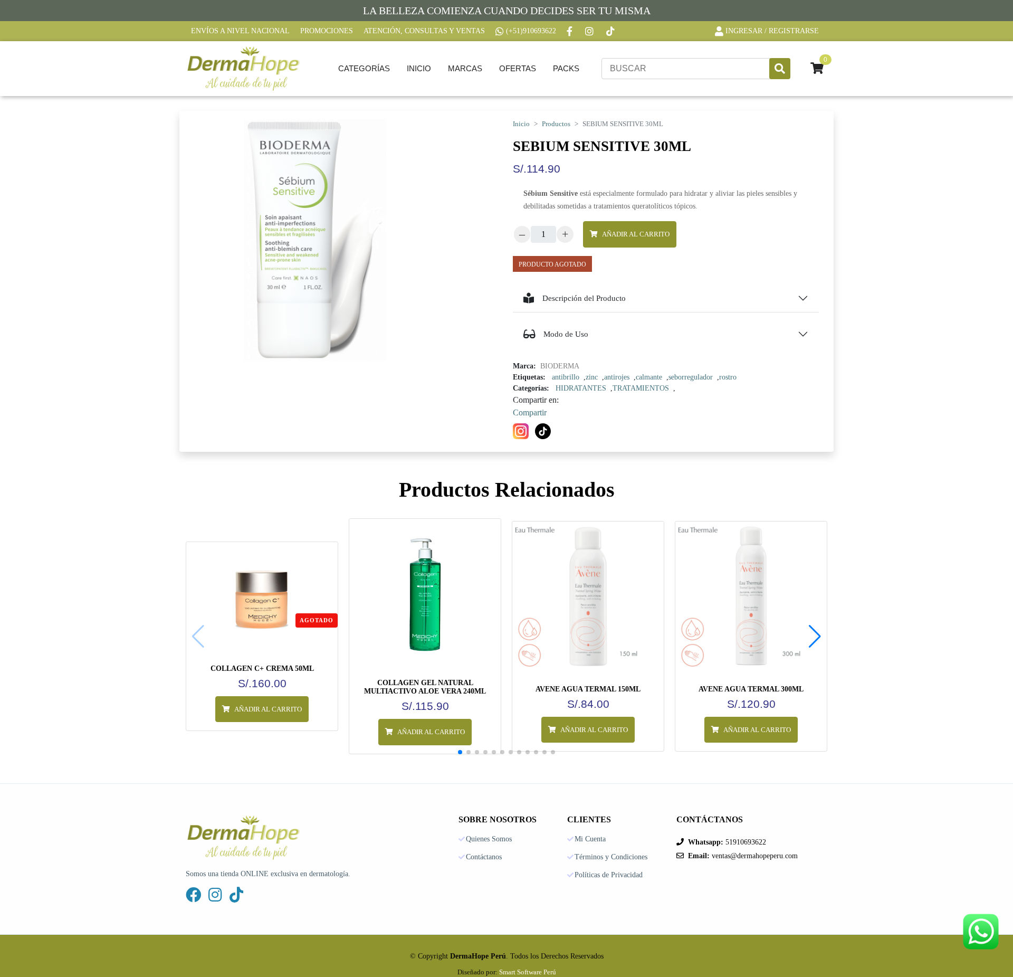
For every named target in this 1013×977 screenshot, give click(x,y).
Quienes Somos (489, 839)
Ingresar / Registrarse (772, 31)
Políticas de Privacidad (609, 875)
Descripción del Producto (584, 298)
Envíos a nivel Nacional (240, 31)
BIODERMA (559, 366)
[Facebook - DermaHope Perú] (570, 31)
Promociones (326, 31)
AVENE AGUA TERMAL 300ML (751, 689)
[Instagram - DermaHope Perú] (590, 31)
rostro (728, 377)
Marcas (465, 68)
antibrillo (565, 377)
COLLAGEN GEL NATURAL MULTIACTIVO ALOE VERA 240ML (425, 687)
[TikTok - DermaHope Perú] (611, 31)
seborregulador (690, 377)
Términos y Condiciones (611, 857)
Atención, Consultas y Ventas (424, 31)
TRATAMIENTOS (641, 388)
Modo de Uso (565, 334)
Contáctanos (484, 857)
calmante (649, 377)
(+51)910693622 (531, 31)
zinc (592, 377)
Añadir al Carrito (636, 234)
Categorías (364, 68)
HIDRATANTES (581, 388)
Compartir (530, 412)
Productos (556, 124)
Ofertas (517, 68)
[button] (815, 636)
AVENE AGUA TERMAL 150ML (588, 689)
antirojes (616, 377)
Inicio (419, 68)
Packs (566, 68)
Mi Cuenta (590, 839)
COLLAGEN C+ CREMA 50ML (262, 668)
